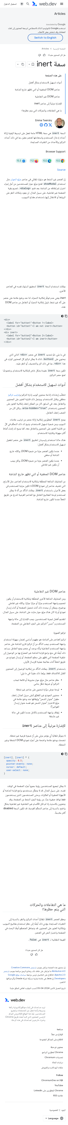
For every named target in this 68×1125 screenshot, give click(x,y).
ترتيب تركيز (13, 394)
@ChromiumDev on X (52, 1080)
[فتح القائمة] (62, 4)
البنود (63, 1110)
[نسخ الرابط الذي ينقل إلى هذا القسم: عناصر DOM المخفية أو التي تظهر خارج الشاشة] (6, 474)
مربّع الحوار (16, 179)
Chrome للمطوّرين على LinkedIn (48, 1090)
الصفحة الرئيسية (59, 48)
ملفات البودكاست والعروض (52, 1067)
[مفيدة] (44, 55)
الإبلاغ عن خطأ (57, 1034)
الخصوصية (53, 1110)
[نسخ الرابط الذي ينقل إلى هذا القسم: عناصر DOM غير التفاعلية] (31, 591)
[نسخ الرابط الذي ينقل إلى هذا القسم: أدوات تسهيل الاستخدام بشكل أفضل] (12, 385)
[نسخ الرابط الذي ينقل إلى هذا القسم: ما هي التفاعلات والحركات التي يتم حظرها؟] (39, 909)
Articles (59, 14)
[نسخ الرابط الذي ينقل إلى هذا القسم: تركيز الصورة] (51, 633)
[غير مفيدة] (39, 55)
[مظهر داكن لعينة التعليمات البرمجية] (62, 316)
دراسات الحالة (57, 1062)
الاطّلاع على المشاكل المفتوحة (51, 1039)
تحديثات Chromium (54, 1057)
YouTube (59, 1085)
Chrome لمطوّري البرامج (52, 1052)
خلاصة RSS (58, 1095)
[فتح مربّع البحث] (28, 4)
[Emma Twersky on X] (50, 126)
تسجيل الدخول (10, 3)
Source (61, 169)
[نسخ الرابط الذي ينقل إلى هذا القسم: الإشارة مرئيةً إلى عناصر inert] (19, 726)
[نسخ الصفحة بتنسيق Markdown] (23, 64)
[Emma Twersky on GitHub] (46, 126)
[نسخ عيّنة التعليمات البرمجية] (66, 316)
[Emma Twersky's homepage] (41, 126)
